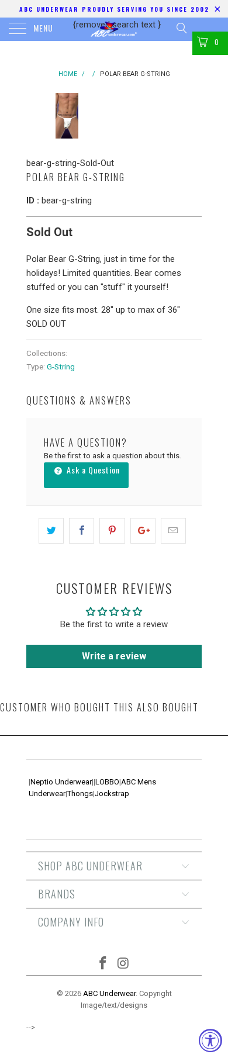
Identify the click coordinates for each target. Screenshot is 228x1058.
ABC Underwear (109, 993)
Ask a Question (92, 470)
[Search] (181, 28)
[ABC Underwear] (114, 29)
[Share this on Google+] (143, 531)
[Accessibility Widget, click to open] (210, 1040)
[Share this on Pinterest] (112, 531)
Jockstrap (112, 793)
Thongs (80, 793)
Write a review (114, 656)
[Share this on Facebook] (81, 531)
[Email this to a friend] (173, 531)
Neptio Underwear (61, 781)
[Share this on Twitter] (51, 531)
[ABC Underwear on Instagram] (124, 964)
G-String (61, 366)
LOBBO (107, 781)
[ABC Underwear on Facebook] (103, 964)
